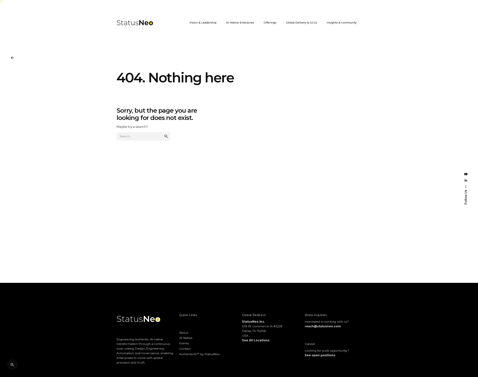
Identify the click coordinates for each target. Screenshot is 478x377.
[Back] (12, 57)
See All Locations (255, 340)
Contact (185, 348)
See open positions (320, 355)
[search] (166, 136)
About (183, 332)
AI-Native (186, 338)
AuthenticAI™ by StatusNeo (199, 354)
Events (184, 343)
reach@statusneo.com (323, 326)
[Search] (12, 364)
